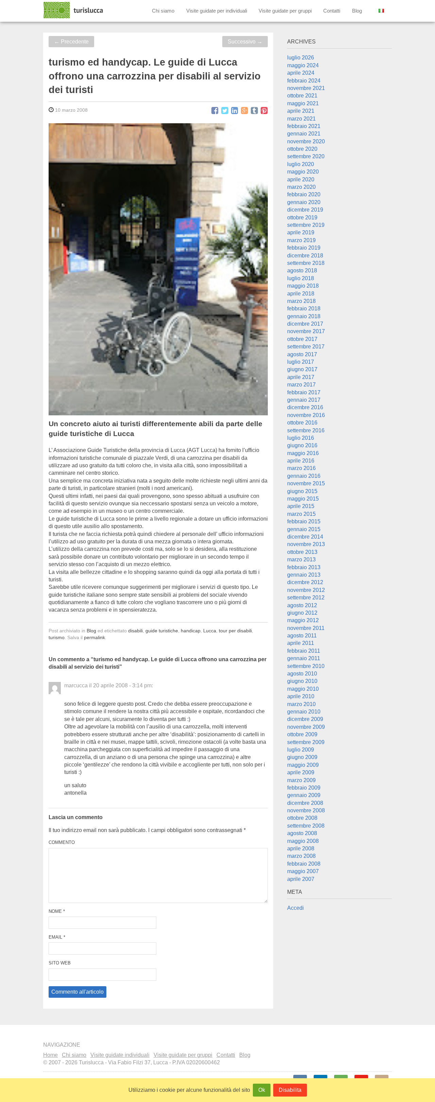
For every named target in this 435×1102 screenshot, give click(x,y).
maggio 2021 (303, 103)
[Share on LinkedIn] (234, 110)
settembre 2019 (306, 225)
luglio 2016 (300, 438)
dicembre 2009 (305, 719)
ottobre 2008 (302, 818)
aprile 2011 (300, 643)
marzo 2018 (301, 301)
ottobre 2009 (302, 734)
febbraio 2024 (303, 81)
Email (57, 937)
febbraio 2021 (303, 126)
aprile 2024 (300, 73)
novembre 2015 (306, 483)
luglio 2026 (300, 57)
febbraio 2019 (303, 248)
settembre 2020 (306, 156)
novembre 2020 (306, 141)
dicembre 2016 (305, 407)
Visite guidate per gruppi (285, 11)
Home (50, 1055)
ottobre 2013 (302, 552)
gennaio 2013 (303, 575)
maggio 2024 (303, 65)
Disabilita (290, 1090)
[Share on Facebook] (215, 110)
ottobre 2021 (302, 95)
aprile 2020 (300, 179)
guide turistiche (161, 630)
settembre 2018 (306, 263)
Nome (57, 911)
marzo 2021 (301, 119)
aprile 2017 (300, 377)
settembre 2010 (306, 666)
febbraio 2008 (303, 864)
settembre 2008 (306, 826)
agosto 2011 (302, 635)
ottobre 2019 (302, 217)
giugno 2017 (302, 369)
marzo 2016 (301, 468)
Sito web (60, 962)
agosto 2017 (302, 354)
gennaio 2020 (303, 202)
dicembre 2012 (305, 582)
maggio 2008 (303, 841)
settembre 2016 (306, 430)
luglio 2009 (300, 750)
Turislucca (73, 10)
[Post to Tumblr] (254, 110)
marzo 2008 (301, 856)
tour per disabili (235, 630)
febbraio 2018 (303, 308)
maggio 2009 (303, 765)
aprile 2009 (300, 772)
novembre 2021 (306, 88)
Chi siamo (163, 11)
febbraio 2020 (303, 194)
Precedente (71, 41)
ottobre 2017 (302, 339)
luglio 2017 (300, 362)
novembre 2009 (306, 727)
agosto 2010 (302, 673)
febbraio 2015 (303, 521)
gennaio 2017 (303, 400)
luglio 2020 (300, 164)
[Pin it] (264, 110)
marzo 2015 (301, 514)
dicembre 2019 (305, 210)
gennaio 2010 (303, 712)
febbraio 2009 (303, 788)
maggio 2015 (303, 499)
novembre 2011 (306, 628)
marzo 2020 (301, 187)
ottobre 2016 (302, 423)
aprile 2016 (300, 461)
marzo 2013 (301, 559)
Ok (261, 1090)
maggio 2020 (303, 172)
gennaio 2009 (303, 795)
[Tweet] (224, 110)
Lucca (209, 630)
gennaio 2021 (303, 134)
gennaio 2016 (303, 476)
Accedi (295, 908)
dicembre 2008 (305, 803)
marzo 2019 (301, 240)
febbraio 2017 (303, 392)
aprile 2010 (300, 696)
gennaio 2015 (303, 529)
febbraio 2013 (303, 567)
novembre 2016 (306, 415)
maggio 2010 (303, 689)
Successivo (245, 41)
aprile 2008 (300, 848)
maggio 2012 (303, 620)
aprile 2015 (300, 506)
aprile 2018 (300, 293)
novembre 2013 (306, 544)
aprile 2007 (300, 879)
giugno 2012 (302, 613)
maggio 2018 (303, 286)
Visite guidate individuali (120, 1055)
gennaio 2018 (303, 316)
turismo (57, 637)
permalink (94, 637)
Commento (62, 842)
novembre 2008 (306, 810)
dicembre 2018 (305, 255)
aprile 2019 (300, 232)
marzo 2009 (301, 780)
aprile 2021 (300, 111)
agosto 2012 (302, 605)
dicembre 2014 (305, 537)
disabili (135, 630)
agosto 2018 (302, 270)
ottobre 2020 (302, 149)
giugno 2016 (302, 445)
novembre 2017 (306, 331)
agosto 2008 (302, 833)
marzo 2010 (301, 704)
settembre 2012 (306, 597)
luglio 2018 (300, 278)
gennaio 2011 (303, 658)
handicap (191, 630)
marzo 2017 (301, 384)
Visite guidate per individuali (216, 11)
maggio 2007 (303, 871)
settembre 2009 (306, 742)
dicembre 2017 (305, 324)
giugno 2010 (302, 681)
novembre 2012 (306, 590)
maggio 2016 (303, 453)
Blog (357, 11)
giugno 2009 (302, 757)
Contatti (331, 11)
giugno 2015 (302, 491)
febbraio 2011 (303, 651)
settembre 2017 (306, 346)
